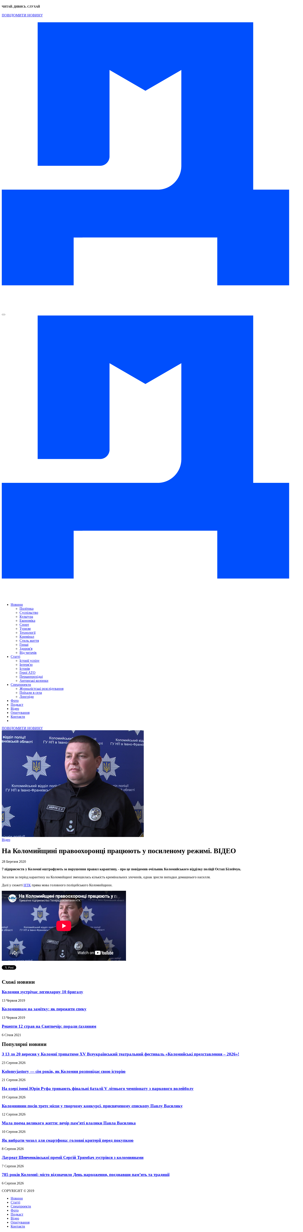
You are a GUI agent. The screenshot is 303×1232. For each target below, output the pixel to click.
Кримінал (27, 636)
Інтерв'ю (26, 664)
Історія (25, 668)
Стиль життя (29, 640)
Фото (15, 700)
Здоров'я (26, 648)
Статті (15, 656)
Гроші (24, 644)
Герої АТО (27, 672)
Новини (17, 604)
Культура (26, 616)
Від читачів (28, 652)
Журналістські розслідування (41, 688)
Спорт (24, 624)
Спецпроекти (21, 684)
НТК (27, 885)
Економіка (27, 620)
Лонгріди (27, 696)
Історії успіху (29, 660)
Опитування (20, 712)
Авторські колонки (34, 680)
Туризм (25, 628)
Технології (27, 632)
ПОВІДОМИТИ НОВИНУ (22, 15)
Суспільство (29, 612)
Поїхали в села (31, 692)
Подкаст (17, 704)
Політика (26, 608)
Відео (15, 708)
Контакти (18, 716)
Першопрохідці (31, 676)
